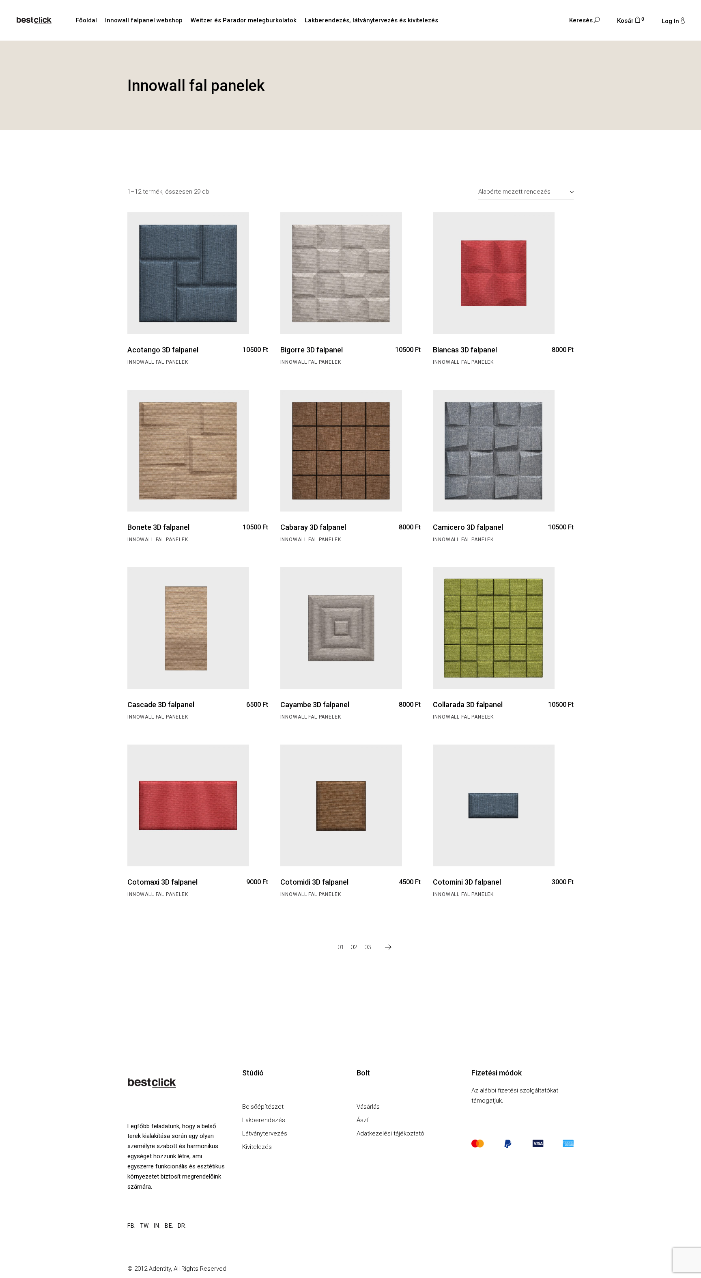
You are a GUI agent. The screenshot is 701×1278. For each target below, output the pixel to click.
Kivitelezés (257, 1147)
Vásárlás (368, 1106)
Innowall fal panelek (157, 362)
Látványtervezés (264, 1133)
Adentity (160, 1268)
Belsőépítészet (263, 1106)
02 (353, 947)
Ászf (363, 1120)
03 (367, 947)
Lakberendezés (263, 1120)
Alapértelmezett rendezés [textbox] (514, 191)
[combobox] (526, 191)
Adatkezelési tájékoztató (390, 1133)
